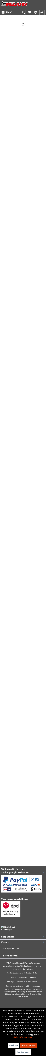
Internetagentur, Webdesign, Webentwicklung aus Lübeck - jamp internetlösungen (23, 992)
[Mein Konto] (35, 12)
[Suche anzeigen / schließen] (23, 12)
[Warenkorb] (41, 12)
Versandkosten (8, 966)
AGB (27, 986)
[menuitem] (7, 12)
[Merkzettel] (29, 12)
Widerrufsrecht (31, 981)
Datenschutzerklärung (14, 986)
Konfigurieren (23, 1052)
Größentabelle (31, 973)
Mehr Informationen (23, 1037)
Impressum (36, 986)
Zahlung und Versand (15, 981)
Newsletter (23, 977)
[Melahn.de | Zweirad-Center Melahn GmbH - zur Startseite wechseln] (14, 6)
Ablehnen (13, 1045)
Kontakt (33, 977)
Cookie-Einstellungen (15, 973)
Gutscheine (12, 977)
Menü (9, 12)
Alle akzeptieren (29, 1045)
